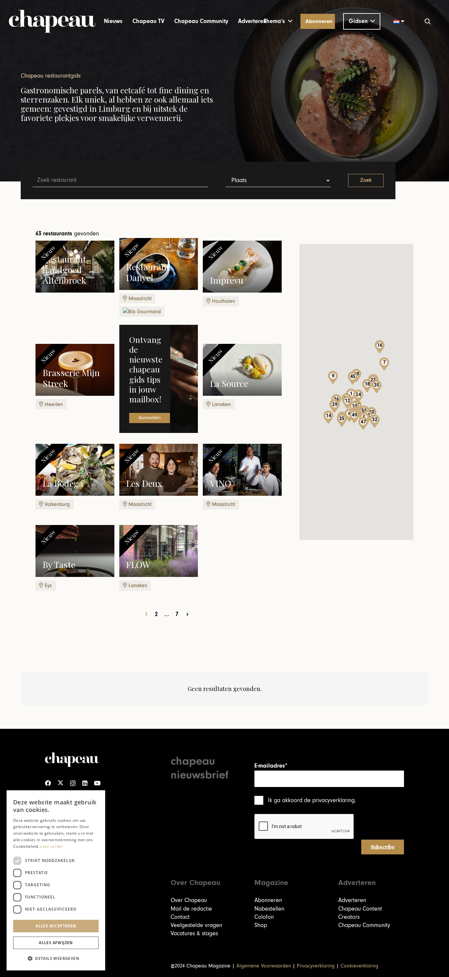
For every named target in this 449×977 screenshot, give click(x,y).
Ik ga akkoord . (312, 800)
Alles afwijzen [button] (56, 942)
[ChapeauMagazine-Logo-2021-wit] (72, 759)
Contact (180, 917)
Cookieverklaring (359, 966)
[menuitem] (397, 21)
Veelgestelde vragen (196, 925)
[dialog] (56, 880)
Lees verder (51, 846)
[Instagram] (73, 783)
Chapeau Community (364, 925)
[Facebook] (48, 783)
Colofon (264, 917)
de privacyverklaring (329, 800)
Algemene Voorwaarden (263, 966)
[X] (60, 783)
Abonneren (268, 900)
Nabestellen (269, 908)
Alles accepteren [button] (55, 926)
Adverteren (352, 900)
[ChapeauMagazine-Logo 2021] (52, 21)
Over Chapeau (189, 900)
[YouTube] (97, 783)
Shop (260, 925)
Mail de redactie (191, 908)
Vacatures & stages (194, 933)
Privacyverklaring (316, 966)
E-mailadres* (270, 765)
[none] (397, 21)
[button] (278, 21)
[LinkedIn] (84, 783)
